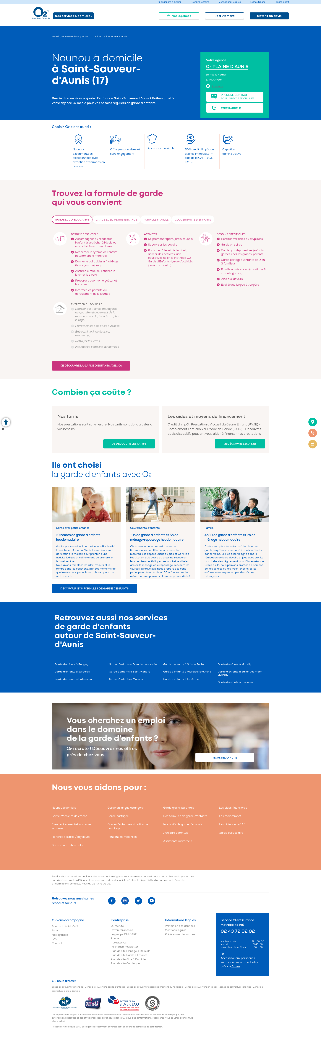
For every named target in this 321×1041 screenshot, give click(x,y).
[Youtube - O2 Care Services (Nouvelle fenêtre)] (151, 900)
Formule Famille (155, 219)
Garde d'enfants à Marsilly (234, 664)
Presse (115, 938)
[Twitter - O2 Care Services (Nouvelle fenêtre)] (138, 900)
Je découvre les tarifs (129, 443)
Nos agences (181, 16)
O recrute (117, 925)
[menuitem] (179, 15)
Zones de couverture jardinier (235, 987)
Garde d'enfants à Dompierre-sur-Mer (133, 664)
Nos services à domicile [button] (72, 16)
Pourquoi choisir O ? (65, 926)
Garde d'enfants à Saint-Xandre (129, 671)
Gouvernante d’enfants (193, 219)
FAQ (54, 938)
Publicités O (119, 942)
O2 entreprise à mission (169, 2)
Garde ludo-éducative (72, 219)
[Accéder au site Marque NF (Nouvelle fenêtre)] (68, 1003)
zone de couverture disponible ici (110, 880)
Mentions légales (175, 930)
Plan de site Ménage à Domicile (130, 951)
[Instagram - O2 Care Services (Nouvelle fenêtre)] (125, 900)
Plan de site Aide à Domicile (128, 959)
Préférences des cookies (180, 934)
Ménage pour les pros (230, 2)
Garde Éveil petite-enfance (116, 219)
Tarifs (55, 930)
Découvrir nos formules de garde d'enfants (94, 588)
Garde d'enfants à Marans (126, 679)
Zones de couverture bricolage (201, 987)
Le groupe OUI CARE (124, 934)
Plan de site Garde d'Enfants (129, 955)
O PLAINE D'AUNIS (227, 66)
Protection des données (180, 925)
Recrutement (224, 16)
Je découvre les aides (240, 443)
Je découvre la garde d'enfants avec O (91, 365)
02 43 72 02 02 (101, 883)
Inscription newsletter (124, 946)
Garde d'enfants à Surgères (72, 671)
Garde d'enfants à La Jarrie (181, 679)
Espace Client (282, 2)
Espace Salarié (257, 2)
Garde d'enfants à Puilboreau (73, 679)
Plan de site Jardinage (125, 963)
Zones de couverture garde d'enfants (105, 987)
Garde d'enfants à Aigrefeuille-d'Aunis (187, 671)
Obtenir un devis (269, 16)
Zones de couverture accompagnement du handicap (155, 987)
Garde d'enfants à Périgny (71, 664)
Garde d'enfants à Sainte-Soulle (183, 664)
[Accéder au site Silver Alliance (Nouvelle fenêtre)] (152, 1003)
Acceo (235, 966)
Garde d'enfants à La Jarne (235, 682)
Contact (57, 943)
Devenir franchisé (122, 930)
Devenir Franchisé (200, 2)
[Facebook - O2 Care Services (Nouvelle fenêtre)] (112, 900)
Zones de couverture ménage (67, 987)
